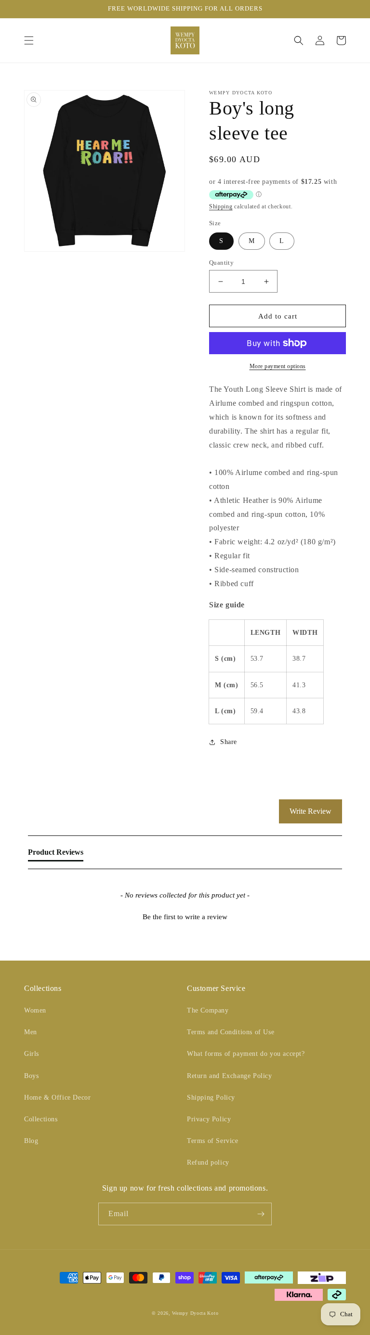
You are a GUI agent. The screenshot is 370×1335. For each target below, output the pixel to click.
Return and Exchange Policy (229, 1075)
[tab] (55, 854)
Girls (31, 1053)
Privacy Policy (209, 1119)
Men (30, 1032)
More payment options (278, 366)
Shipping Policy (211, 1097)
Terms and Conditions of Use (230, 1032)
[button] (29, 40)
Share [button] (228, 741)
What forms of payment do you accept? (246, 1053)
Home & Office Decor (57, 1097)
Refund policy (208, 1162)
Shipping (221, 206)
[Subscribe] (260, 1214)
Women (35, 1010)
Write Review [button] (310, 811)
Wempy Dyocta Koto (195, 1313)
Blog (31, 1140)
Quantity (221, 262)
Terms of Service (212, 1140)
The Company (208, 1010)
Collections (41, 1119)
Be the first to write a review (185, 917)
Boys (31, 1075)
